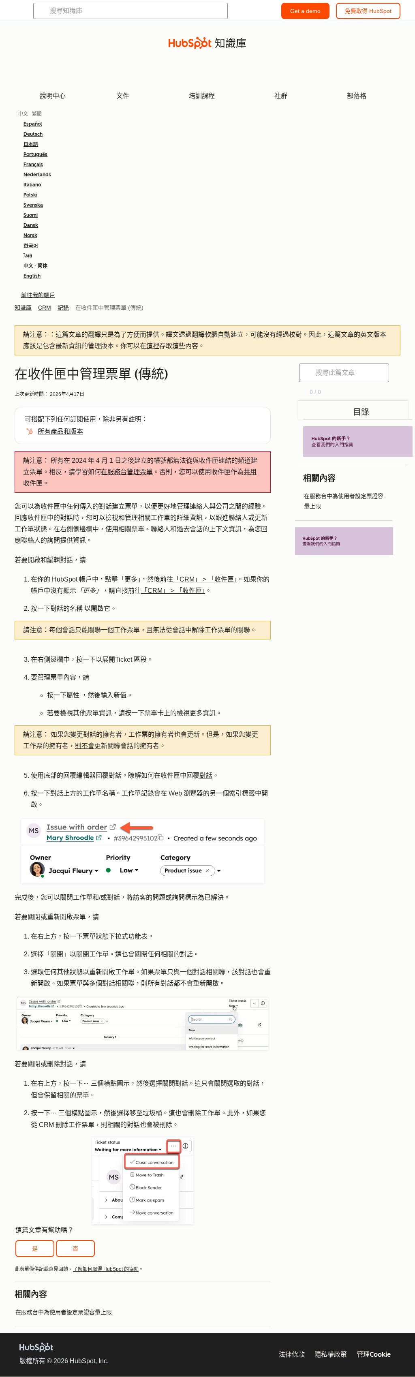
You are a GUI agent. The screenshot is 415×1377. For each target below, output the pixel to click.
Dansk (31, 225)
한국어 (31, 245)
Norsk (30, 235)
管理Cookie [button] (374, 1354)
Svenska (33, 205)
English (32, 276)
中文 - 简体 (35, 266)
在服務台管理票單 (127, 471)
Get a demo (305, 11)
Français (33, 164)
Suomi (31, 215)
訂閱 (76, 419)
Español (33, 124)
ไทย (28, 256)
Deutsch (33, 134)
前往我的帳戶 (38, 295)
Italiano (32, 185)
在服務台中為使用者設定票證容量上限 (63, 1312)
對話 (205, 775)
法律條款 (292, 1354)
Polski (30, 195)
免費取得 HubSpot (368, 11)
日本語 (31, 144)
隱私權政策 (330, 1354)
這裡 (152, 345)
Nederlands (37, 174)
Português (35, 154)
